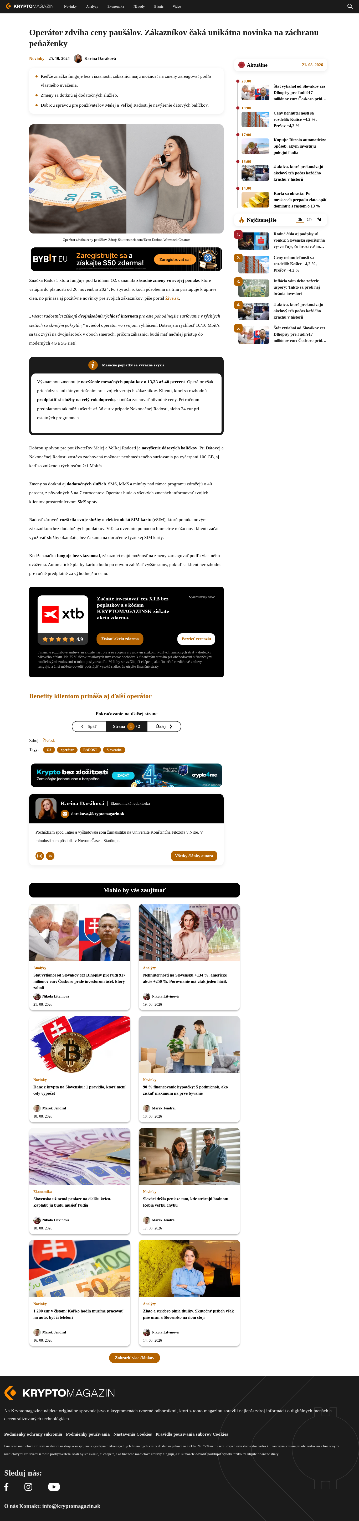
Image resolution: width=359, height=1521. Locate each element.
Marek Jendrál (54, 1108)
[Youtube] (54, 1487)
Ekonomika (42, 1192)
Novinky (36, 58)
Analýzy (39, 968)
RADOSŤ (90, 750)
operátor (67, 750)
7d (319, 220)
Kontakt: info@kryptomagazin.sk (59, 1506)
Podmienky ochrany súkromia (33, 1434)
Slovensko (114, 750)
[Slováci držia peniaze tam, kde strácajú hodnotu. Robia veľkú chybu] (189, 1157)
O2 (49, 750)
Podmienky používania (88, 1434)
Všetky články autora (194, 856)
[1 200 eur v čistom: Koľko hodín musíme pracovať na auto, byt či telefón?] (79, 1268)
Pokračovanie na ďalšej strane (126, 713)
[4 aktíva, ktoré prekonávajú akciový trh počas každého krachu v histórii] (255, 174)
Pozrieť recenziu (196, 639)
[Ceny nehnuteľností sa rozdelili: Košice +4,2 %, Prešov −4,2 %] (255, 120)
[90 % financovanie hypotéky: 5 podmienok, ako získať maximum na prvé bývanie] (189, 1045)
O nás (11, 1506)
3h (300, 220)
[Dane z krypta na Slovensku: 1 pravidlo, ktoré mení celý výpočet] (79, 1045)
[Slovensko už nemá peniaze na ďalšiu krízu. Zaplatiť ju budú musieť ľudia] (79, 1157)
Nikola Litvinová (55, 996)
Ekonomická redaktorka (130, 803)
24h (309, 220)
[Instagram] (28, 1487)
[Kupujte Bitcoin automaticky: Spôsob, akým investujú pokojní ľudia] (255, 147)
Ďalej (161, 726)
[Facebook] (6, 1487)
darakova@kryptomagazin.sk (97, 814)
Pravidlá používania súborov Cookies (192, 1434)
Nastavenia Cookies (133, 1434)
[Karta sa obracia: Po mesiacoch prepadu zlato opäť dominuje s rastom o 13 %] (255, 200)
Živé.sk (172, 298)
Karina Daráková (100, 58)
